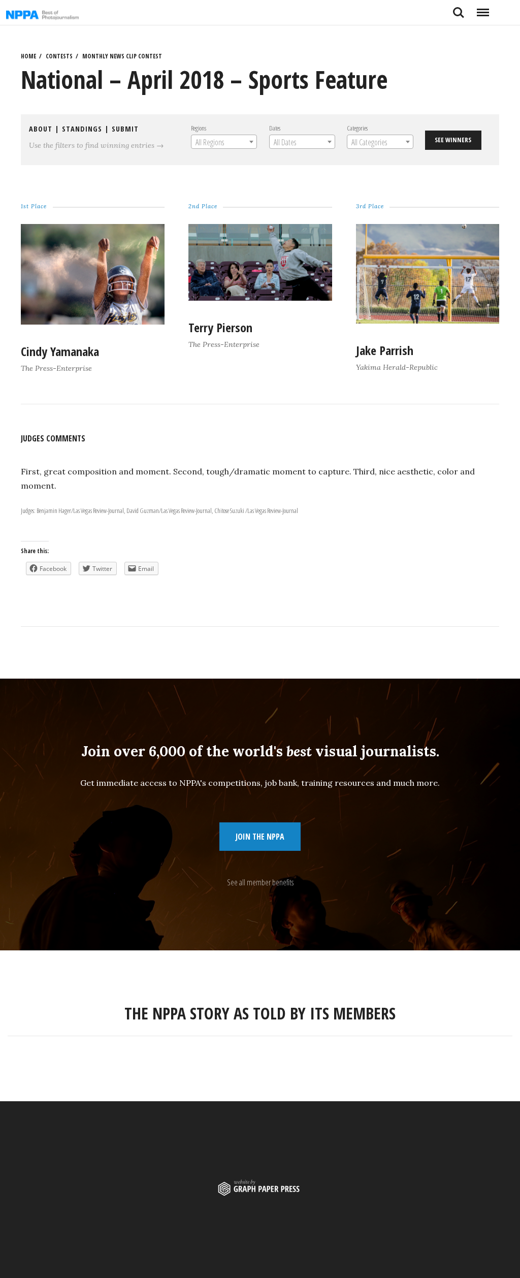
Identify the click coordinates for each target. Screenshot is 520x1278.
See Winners (453, 139)
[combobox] (223, 142)
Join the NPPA (260, 836)
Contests (59, 56)
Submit (125, 129)
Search (458, 9)
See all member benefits (260, 882)
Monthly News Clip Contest (122, 56)
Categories (357, 128)
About (40, 129)
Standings (82, 129)
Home (28, 56)
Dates (274, 128)
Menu (483, 9)
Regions (198, 128)
